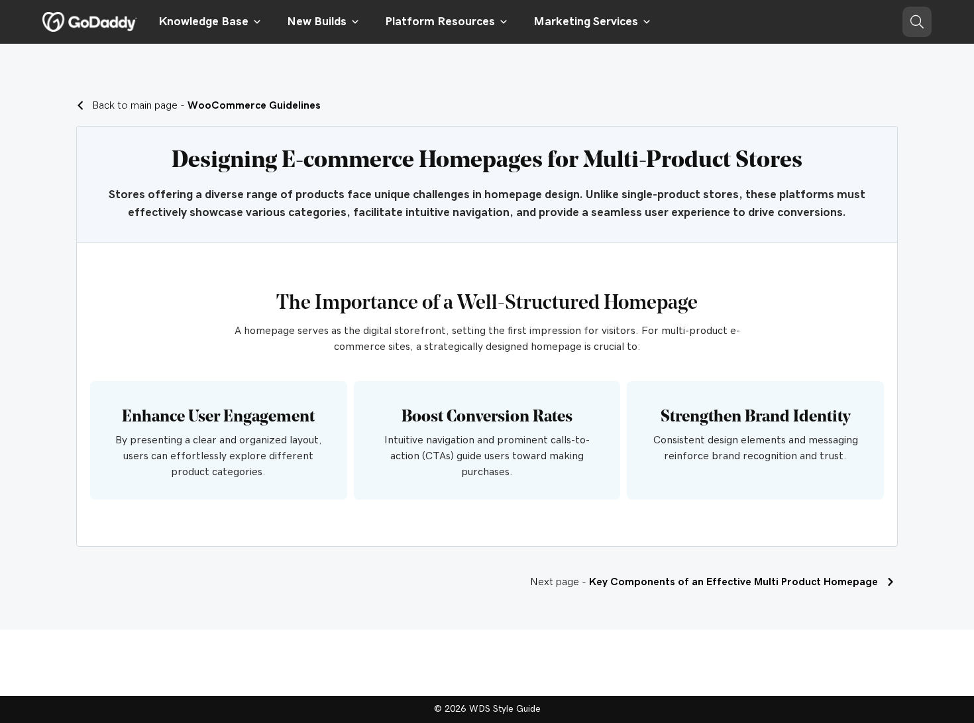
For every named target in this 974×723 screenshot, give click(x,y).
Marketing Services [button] (585, 22)
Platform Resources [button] (440, 22)
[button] (917, 22)
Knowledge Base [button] (203, 22)
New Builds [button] (317, 22)
